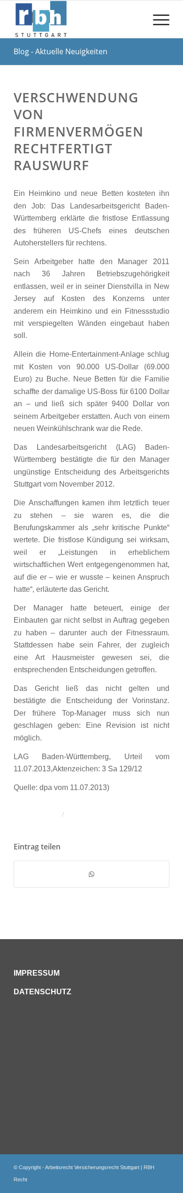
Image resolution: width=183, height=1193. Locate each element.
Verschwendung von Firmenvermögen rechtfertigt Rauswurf (79, 131)
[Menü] (156, 19)
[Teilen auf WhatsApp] (91, 874)
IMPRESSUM (37, 973)
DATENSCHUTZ (42, 992)
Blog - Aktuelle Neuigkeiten (60, 51)
